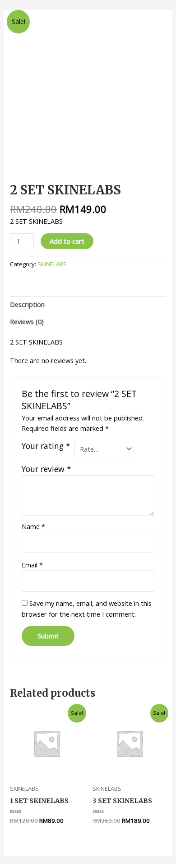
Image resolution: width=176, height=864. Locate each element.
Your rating (46, 446)
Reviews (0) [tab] (27, 321)
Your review (46, 468)
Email (32, 564)
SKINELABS (52, 264)
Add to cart (67, 241)
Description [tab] (27, 304)
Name (33, 526)
